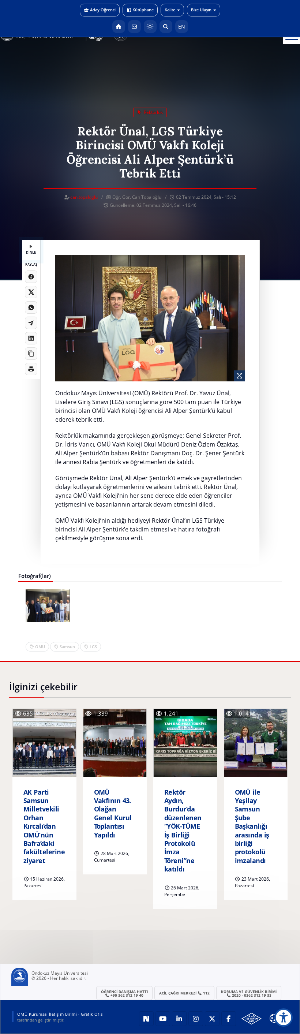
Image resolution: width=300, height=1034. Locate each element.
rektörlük (153, 112)
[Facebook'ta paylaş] (31, 276)
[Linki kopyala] (31, 353)
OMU (40, 646)
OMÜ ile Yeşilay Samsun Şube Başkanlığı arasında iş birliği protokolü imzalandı (252, 826)
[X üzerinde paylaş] (31, 292)
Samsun (67, 646)
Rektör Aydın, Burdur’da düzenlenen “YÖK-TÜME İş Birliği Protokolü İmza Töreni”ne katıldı (183, 831)
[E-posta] (134, 26)
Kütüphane (143, 9)
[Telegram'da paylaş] (31, 323)
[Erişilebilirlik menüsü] (283, 1017)
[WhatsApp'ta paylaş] (31, 307)
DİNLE (31, 252)
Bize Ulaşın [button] (201, 9)
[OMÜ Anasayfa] (118, 26)
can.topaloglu (84, 197)
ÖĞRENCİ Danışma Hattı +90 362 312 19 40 (124, 993)
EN (181, 26)
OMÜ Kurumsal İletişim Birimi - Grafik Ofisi (60, 1014)
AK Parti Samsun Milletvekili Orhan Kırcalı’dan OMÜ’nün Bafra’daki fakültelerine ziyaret (44, 826)
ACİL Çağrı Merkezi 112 (184, 993)
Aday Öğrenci (103, 9)
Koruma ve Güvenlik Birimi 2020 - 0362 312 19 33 (249, 993)
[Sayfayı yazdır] (31, 369)
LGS (93, 646)
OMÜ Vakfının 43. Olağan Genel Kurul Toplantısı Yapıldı (113, 813)
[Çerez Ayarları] (274, 1018)
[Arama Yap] (166, 26)
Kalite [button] (170, 9)
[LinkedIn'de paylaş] (31, 338)
